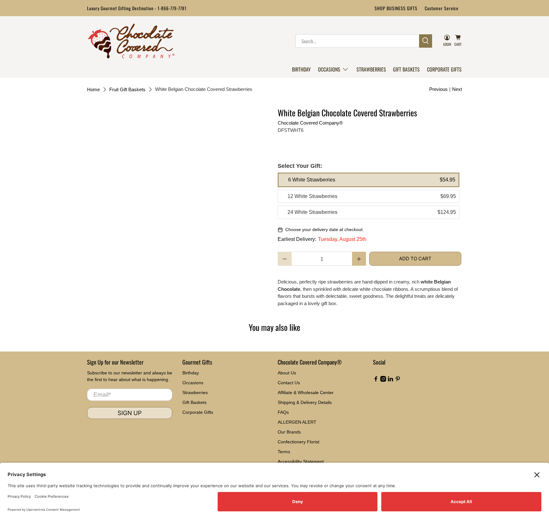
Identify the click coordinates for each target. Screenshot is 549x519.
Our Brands (289, 431)
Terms (284, 451)
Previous (438, 89)
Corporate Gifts (444, 69)
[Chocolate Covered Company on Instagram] (383, 380)
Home (93, 89)
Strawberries (371, 69)
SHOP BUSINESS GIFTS (396, 8)
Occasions (329, 69)
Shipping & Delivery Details (305, 402)
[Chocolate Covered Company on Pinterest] (398, 380)
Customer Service (441, 8)
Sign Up (130, 413)
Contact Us (289, 382)
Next (457, 89)
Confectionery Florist (298, 441)
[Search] (425, 41)
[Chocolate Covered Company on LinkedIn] (390, 380)
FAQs (283, 412)
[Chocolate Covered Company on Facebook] (376, 380)
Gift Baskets (406, 69)
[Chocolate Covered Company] (131, 41)
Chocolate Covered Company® (310, 123)
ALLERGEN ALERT (297, 422)
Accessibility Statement (301, 461)
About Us (287, 372)
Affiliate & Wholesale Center (306, 392)
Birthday (301, 69)
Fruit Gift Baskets (127, 89)
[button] (333, 69)
